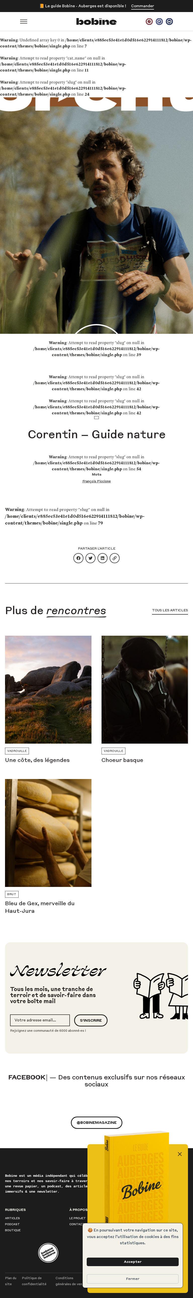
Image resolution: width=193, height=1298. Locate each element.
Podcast (12, 1217)
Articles (12, 1211)
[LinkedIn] (169, 21)
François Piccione (96, 481)
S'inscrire (91, 1020)
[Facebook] (159, 21)
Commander (142, 6)
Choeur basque (122, 760)
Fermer (132, 1279)
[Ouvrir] (23, 22)
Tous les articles (170, 610)
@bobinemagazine (97, 1116)
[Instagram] (149, 21)
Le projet (77, 1211)
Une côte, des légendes (37, 760)
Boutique (13, 1223)
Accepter (132, 1262)
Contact (77, 1217)
